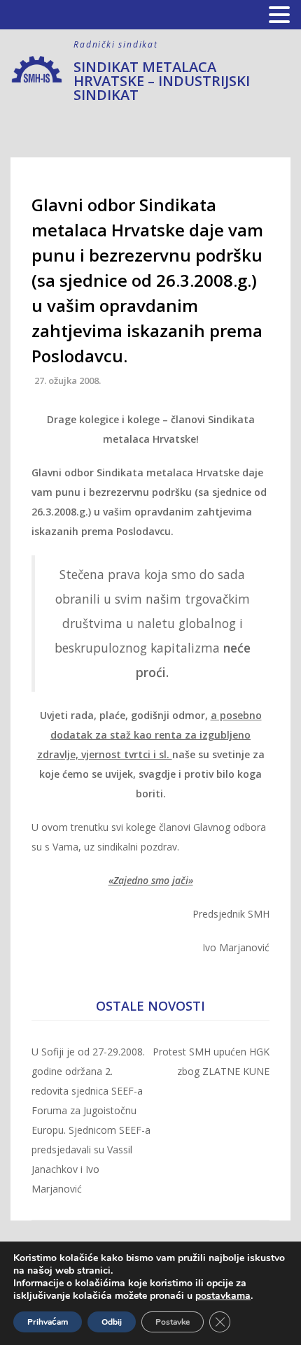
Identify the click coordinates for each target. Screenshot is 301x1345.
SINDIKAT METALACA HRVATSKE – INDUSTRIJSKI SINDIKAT (162, 80)
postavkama (223, 1296)
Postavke (172, 1322)
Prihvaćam (47, 1322)
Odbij (112, 1322)
